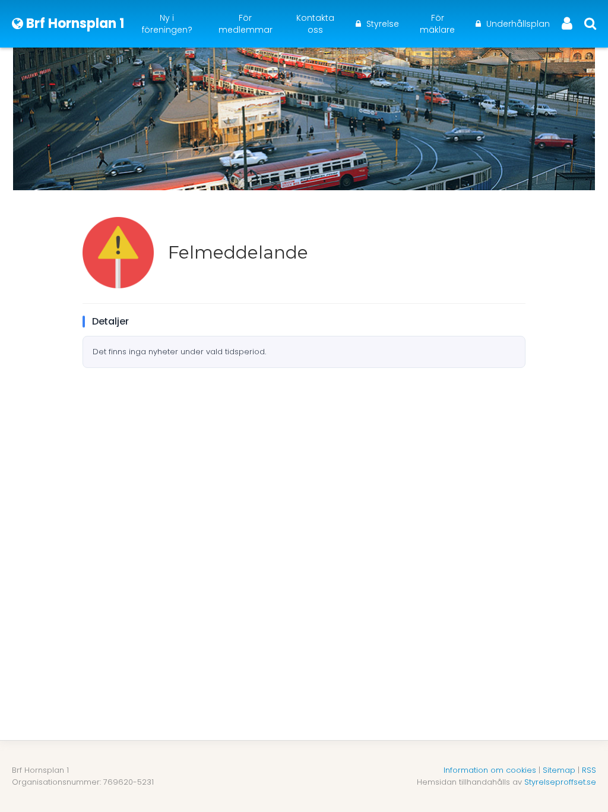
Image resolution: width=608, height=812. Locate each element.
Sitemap (559, 770)
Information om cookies (490, 770)
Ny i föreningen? (167, 24)
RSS (589, 770)
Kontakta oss (315, 24)
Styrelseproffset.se (560, 782)
